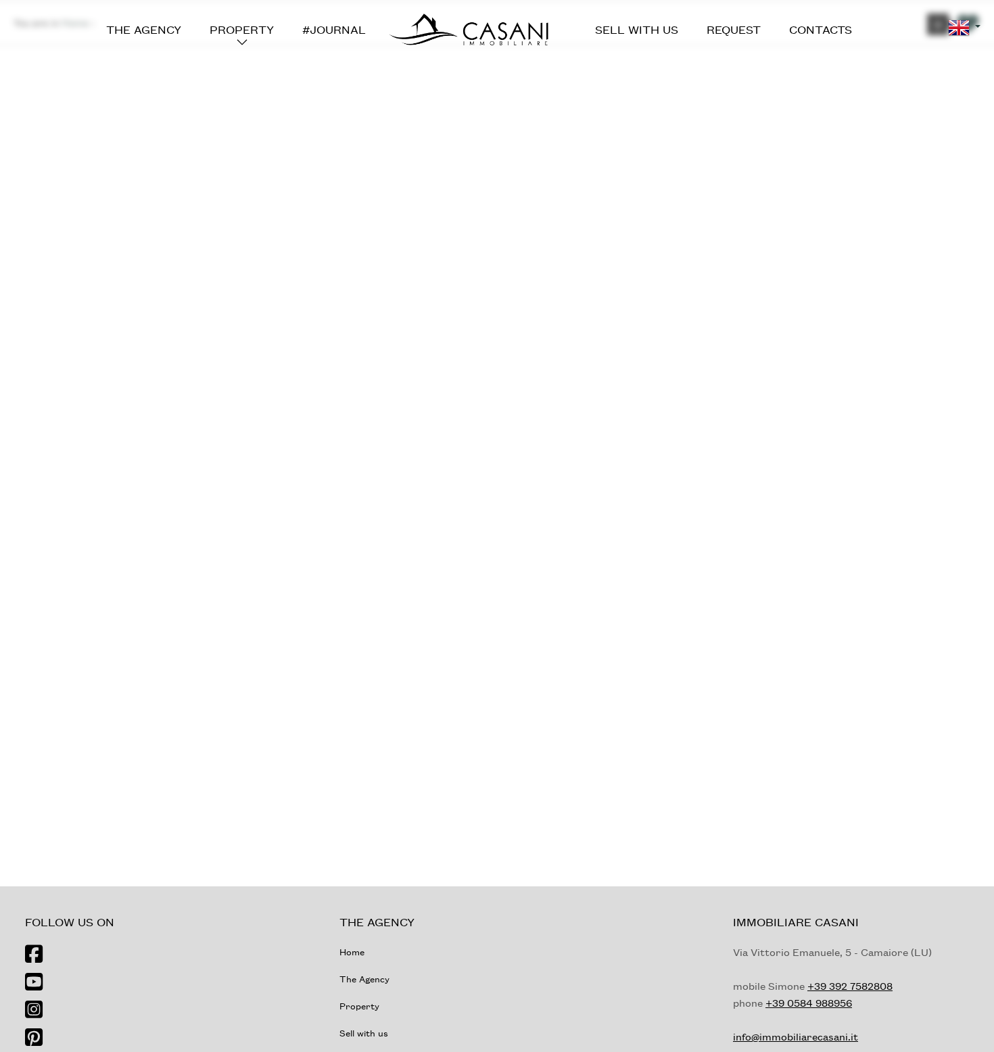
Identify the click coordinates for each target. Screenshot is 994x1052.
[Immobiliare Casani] (468, 27)
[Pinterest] (34, 1038)
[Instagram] (34, 1010)
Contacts (820, 29)
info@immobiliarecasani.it (795, 1036)
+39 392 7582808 (850, 986)
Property (242, 29)
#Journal (334, 29)
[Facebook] (34, 955)
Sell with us (636, 29)
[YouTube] (34, 983)
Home (351, 952)
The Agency (143, 29)
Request (734, 29)
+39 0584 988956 (808, 1002)
